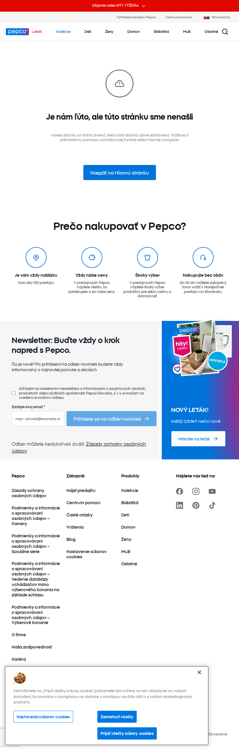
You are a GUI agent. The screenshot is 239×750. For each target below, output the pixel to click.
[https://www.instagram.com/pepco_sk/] (197, 491)
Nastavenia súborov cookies (43, 716)
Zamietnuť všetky (117, 716)
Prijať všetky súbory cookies (127, 733)
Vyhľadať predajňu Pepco (136, 17)
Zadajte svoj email (28, 406)
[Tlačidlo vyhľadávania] (225, 31)
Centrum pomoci (179, 17)
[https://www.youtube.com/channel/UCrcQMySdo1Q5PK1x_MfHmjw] (213, 491)
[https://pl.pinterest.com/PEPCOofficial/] (197, 505)
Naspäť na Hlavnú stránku (119, 172)
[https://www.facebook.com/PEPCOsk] (180, 491)
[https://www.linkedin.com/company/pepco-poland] (180, 505)
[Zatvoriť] (199, 672)
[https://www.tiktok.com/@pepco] (213, 505)
